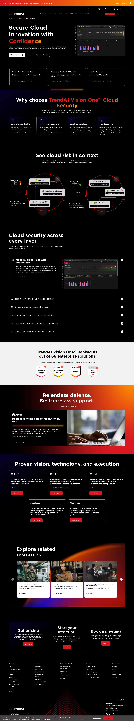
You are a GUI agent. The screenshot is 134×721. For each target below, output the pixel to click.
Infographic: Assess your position (100, 81)
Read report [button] (17, 493)
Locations (11, 674)
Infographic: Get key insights (59, 81)
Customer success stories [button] (66, 406)
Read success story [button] (18, 442)
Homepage (12, 18)
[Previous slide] (12, 579)
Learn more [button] (19, 276)
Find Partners (38, 666)
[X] (107, 714)
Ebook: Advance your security (21, 81)
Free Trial (114, 677)
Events (62, 681)
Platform (20, 18)
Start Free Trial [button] (110, 14)
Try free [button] (45, 55)
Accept (108, 718)
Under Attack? (86, 9)
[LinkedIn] (113, 714)
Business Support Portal (92, 672)
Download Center (116, 674)
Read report (22, 593)
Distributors (38, 679)
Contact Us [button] (121, 14)
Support (94, 9)
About (10, 666)
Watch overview (15, 55)
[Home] (20, 708)
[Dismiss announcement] (130, 3)
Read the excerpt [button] (120, 3)
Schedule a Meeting (91, 674)
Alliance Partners (39, 672)
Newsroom (11, 677)
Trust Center (12, 689)
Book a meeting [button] (33, 55)
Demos (114, 672)
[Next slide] (121, 579)
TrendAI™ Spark (64, 675)
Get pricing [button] (28, 644)
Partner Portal (38, 684)
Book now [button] (106, 643)
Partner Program (39, 669)
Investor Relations (13, 672)
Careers (11, 691)
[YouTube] (110, 714)
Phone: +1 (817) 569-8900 (113, 710)
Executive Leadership (14, 669)
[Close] (131, 718)
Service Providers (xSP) (41, 681)
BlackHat (62, 678)
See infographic (57, 593)
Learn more (47, 719)
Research (114, 669)
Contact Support (90, 666)
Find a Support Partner (92, 677)
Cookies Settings (97, 718)
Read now (89, 593)
